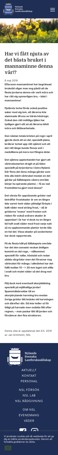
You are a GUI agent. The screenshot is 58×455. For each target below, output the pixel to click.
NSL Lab (29, 395)
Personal (29, 381)
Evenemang (29, 415)
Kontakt (29, 375)
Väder (29, 420)
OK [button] (7, 448)
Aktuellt (29, 370)
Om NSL (29, 409)
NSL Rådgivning (29, 400)
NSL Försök (29, 389)
